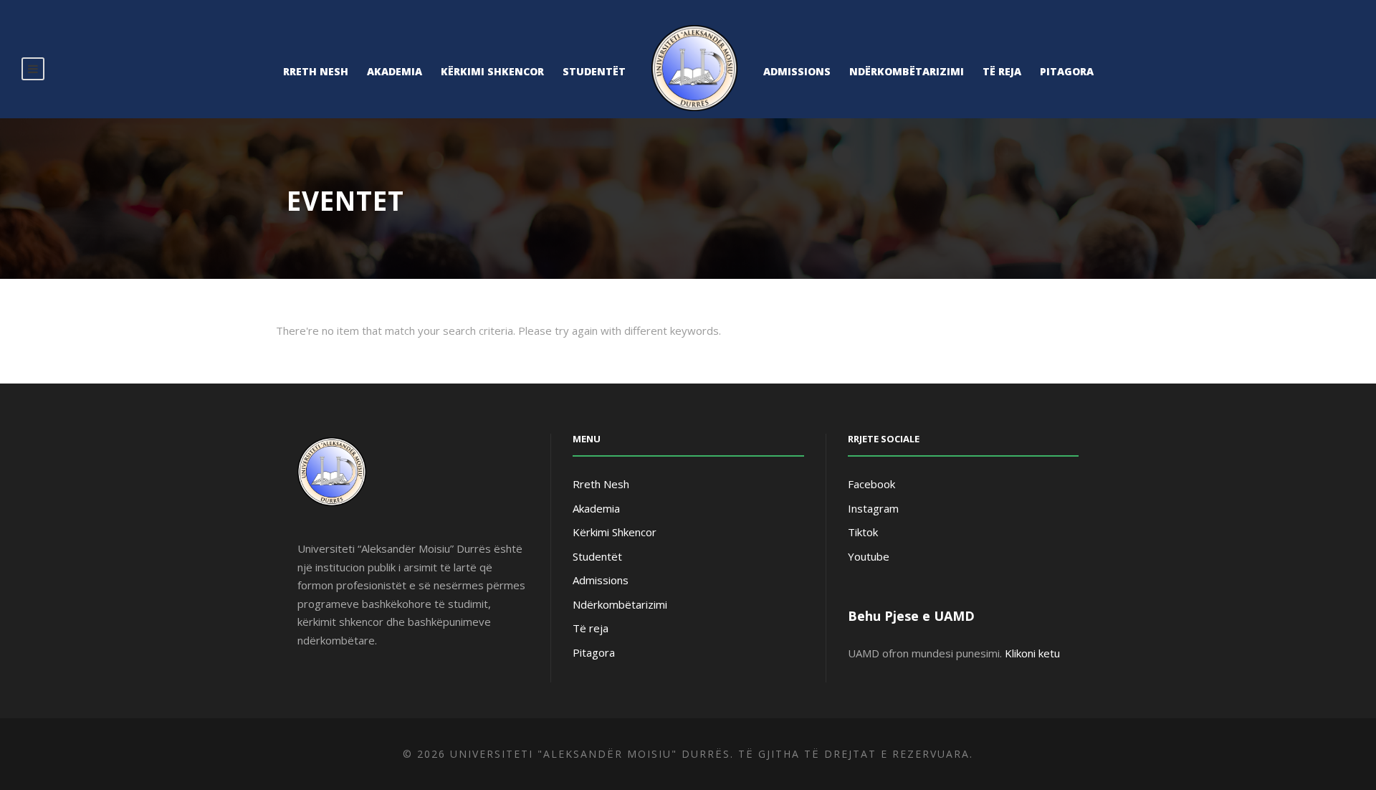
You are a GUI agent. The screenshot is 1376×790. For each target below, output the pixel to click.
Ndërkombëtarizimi (906, 71)
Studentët (594, 71)
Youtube (868, 556)
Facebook (871, 484)
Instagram (873, 508)
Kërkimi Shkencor (492, 71)
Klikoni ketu (1032, 653)
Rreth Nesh (315, 71)
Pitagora (1067, 71)
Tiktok (863, 532)
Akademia (394, 71)
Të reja (1002, 71)
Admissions (797, 71)
